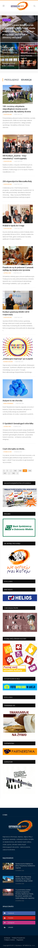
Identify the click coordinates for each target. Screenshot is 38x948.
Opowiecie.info (7, 452)
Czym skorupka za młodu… (14, 449)
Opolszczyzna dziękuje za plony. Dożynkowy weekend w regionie (25, 866)
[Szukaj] (34, 6)
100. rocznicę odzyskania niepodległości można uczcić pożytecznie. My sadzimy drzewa (17, 109)
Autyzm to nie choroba (12, 400)
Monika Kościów (8, 361)
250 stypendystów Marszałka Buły (17, 181)
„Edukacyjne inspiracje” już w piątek (18, 359)
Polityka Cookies (9, 940)
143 (15, 471)
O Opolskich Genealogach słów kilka (18, 423)
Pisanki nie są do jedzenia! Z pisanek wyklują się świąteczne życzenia (18, 268)
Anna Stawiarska (8, 403)
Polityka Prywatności (18, 938)
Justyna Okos (7, 273)
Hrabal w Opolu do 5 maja (13, 225)
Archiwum (7, 938)
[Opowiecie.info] (19, 6)
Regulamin (20, 940)
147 (5, 473)
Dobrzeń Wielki (7, 43)
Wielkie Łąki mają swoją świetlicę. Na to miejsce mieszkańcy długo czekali (24, 879)
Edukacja (6, 20)
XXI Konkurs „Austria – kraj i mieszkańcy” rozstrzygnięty (15, 157)
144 (20, 471)
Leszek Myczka (7, 114)
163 (13, 473)
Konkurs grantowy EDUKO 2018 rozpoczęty (16, 313)
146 (30, 471)
